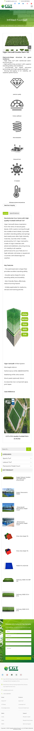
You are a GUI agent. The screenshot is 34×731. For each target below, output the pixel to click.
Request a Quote (26, 716)
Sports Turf (20, 25)
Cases (2, 716)
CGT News (3, 704)
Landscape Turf (21, 704)
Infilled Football (6, 27)
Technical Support (27, 723)
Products (11, 25)
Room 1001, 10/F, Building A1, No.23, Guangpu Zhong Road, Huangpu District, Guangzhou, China (15, 680)
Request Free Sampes (28, 720)
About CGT (3, 700)
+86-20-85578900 (7, 693)
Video (2, 720)
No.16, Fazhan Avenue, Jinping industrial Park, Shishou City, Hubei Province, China (15, 685)
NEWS (2, 723)
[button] (30, 50)
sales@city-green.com (8, 690)
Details (5, 213)
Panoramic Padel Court (11, 466)
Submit (18, 658)
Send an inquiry (9, 205)
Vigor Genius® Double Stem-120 (9, 30)
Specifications (14, 213)
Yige (20, 729)
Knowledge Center (5, 707)
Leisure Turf (7, 462)
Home (2, 25)
